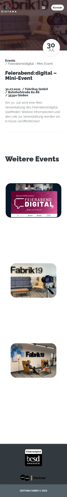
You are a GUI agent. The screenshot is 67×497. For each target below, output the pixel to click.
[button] (43, 7)
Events (10, 60)
